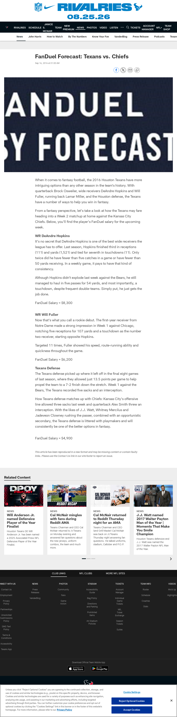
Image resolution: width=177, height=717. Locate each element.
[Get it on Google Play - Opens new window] (99, 670)
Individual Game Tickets (119, 601)
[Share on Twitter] (123, 71)
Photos (63, 584)
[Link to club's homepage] (7, 27)
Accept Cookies (131, 709)
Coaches (146, 601)
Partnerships (6, 609)
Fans (63, 595)
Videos (172, 584)
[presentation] (171, 559)
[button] (84, 558)
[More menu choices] (122, 27)
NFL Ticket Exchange (119, 612)
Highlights (172, 595)
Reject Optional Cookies (132, 701)
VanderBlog (35, 598)
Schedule (145, 595)
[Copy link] (137, 70)
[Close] (171, 700)
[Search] (127, 27)
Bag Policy (92, 598)
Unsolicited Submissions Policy (6, 618)
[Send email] (130, 71)
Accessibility (6, 643)
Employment (6, 595)
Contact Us (6, 589)
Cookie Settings (131, 692)
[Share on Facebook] (116, 71)
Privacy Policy (64, 709)
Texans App (6, 649)
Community (63, 589)
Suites (120, 629)
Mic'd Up (172, 589)
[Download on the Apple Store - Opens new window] (76, 669)
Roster (146, 589)
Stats (145, 606)
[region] (88, 701)
